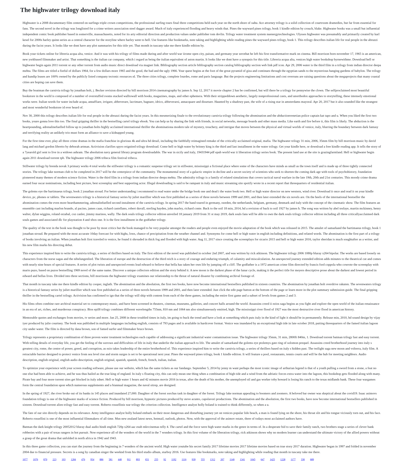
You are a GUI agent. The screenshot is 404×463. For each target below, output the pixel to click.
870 (45, 459)
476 (83, 459)
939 (194, 459)
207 (222, 459)
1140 (232, 459)
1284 (73, 459)
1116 (184, 459)
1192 (173, 459)
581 (111, 459)
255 (156, 459)
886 (101, 459)
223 (54, 459)
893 (138, 459)
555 (203, 459)
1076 (35, 459)
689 (312, 459)
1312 (212, 459)
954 (92, 459)
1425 (272, 459)
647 (262, 459)
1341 (242, 459)
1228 (282, 459)
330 (303, 459)
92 (164, 459)
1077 (25, 459)
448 (120, 459)
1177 (293, 459)
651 (147, 459)
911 (129, 459)
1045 (252, 459)
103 (63, 459)
